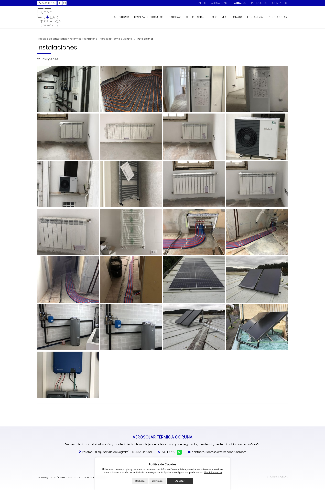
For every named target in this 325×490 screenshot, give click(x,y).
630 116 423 (168, 452)
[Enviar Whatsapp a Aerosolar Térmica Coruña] (179, 452)
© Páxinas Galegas (277, 477)
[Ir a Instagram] (64, 3)
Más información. (213, 472)
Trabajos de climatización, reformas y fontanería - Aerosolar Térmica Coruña (85, 38)
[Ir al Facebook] (60, 3)
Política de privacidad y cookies (71, 477)
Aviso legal (44, 477)
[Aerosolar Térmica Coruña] (49, 17)
